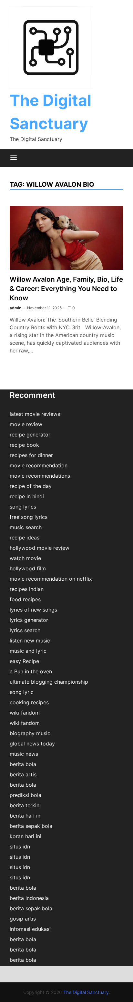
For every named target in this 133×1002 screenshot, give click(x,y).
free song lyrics (28, 517)
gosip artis (23, 918)
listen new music (30, 640)
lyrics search (25, 630)
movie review (26, 424)
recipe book (24, 445)
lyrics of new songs (33, 609)
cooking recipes (29, 702)
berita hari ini (26, 815)
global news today (32, 743)
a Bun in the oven (31, 671)
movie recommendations (40, 476)
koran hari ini (25, 836)
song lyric (22, 692)
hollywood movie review (39, 548)
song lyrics (23, 506)
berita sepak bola (31, 826)
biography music (30, 733)
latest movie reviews (35, 414)
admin (15, 307)
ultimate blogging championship (49, 682)
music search (26, 527)
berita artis (23, 774)
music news (24, 754)
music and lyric (28, 651)
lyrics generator (29, 620)
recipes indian (27, 589)
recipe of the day (31, 486)
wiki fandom (25, 712)
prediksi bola (25, 795)
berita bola (23, 764)
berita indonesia (29, 898)
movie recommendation (38, 465)
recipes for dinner (31, 455)
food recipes (25, 599)
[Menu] (13, 158)
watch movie (25, 558)
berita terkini (25, 805)
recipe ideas (24, 537)
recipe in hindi (27, 496)
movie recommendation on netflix (51, 579)
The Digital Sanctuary (86, 992)
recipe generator (30, 434)
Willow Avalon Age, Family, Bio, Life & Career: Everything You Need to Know (66, 288)
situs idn (20, 846)
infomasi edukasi (30, 929)
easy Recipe (24, 661)
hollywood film (28, 568)
